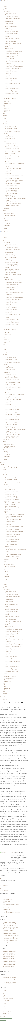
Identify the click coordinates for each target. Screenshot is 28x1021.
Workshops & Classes (9, 100)
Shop (4, 105)
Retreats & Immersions (9, 101)
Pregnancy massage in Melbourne (13, 68)
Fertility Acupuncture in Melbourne (14, 51)
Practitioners (6, 95)
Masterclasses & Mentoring (10, 98)
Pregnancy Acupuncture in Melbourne (14, 66)
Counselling (7, 36)
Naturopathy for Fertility (10, 29)
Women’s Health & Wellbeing (12, 91)
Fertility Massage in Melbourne (13, 53)
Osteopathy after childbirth (9, 954)
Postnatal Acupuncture (11, 76)
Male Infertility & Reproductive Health (14, 61)
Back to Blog (4, 699)
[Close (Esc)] (1, 1018)
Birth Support (8, 45)
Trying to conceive (9, 48)
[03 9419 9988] (0, 883)
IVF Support (8, 60)
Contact (5, 115)
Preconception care (10, 56)
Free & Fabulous (7, 103)
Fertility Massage (9, 21)
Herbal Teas (7, 108)
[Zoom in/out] (10, 1018)
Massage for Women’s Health (11, 26)
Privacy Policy (6, 1000)
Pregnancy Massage (9, 23)
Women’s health (9, 81)
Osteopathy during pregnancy (9, 925)
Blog (4, 113)
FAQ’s (5, 8)
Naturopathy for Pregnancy (11, 31)
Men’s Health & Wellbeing (12, 93)
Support (6, 46)
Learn (4, 96)
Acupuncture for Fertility (10, 13)
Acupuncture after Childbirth (11, 16)
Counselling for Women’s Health (13, 90)
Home (4, 4)
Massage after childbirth (11, 78)
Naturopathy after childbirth (12, 75)
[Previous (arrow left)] (1, 1020)
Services (5, 9)
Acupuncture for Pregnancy (11, 14)
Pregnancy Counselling (10, 40)
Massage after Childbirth (10, 25)
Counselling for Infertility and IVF (12, 38)
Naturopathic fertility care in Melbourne (15, 50)
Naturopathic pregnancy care (12, 65)
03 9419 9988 (4, 885)
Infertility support (10, 58)
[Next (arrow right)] (4, 1020)
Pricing (4, 996)
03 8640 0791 (4, 890)
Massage (6, 19)
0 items (1, 464)
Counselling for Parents (10, 41)
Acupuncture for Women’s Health (12, 18)
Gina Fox (6, 711)
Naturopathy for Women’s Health (12, 35)
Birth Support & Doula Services (13, 70)
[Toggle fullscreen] (7, 1018)
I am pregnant (8, 63)
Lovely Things (7, 110)
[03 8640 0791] (0, 888)
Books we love (7, 106)
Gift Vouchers (7, 111)
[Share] (4, 1018)
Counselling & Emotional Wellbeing (13, 43)
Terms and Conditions (8, 998)
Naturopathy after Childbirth (11, 33)
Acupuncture (7, 11)
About (5, 6)
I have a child (8, 73)
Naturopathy (7, 28)
